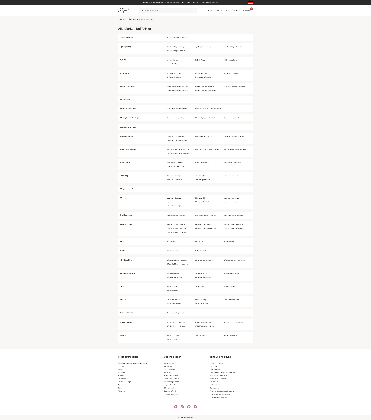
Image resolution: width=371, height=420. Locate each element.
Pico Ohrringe (171, 241)
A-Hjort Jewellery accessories (177, 37)
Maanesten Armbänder (231, 198)
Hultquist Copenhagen (128, 149)
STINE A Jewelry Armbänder (233, 322)
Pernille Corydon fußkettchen (205, 228)
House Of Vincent (126, 136)
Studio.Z (123, 335)
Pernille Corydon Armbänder (233, 224)
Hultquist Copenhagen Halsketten (235, 149)
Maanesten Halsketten (174, 202)
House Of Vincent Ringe (203, 136)
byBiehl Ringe (200, 60)
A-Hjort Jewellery (126, 37)
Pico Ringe (199, 241)
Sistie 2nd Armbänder (231, 300)
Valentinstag (168, 366)
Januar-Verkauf (169, 363)
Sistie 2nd (123, 299)
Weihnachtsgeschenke (172, 382)
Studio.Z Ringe (200, 335)
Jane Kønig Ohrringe (174, 176)
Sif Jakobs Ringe (201, 273)
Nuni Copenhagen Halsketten (234, 215)
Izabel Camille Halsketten (175, 166)
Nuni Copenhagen (126, 215)
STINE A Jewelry (126, 322)
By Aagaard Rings (201, 73)
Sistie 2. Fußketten (201, 303)
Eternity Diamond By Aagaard (130, 118)
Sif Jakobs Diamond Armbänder (234, 260)
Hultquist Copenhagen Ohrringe (178, 149)
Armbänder (122, 372)
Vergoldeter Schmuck (171, 385)
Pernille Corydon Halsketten (176, 228)
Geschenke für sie (170, 391)
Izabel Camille (125, 162)
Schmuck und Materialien (218, 379)
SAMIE (122, 251)
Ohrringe (121, 366)
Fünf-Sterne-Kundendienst (211, 2)
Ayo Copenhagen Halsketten (176, 51)
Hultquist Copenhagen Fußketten (178, 153)
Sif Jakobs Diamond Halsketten (177, 264)
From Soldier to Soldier (128, 127)
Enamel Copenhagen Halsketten (178, 90)
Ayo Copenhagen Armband (233, 47)
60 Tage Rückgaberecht (190, 2)
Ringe (120, 369)
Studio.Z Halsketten (173, 339)
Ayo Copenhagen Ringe (203, 47)
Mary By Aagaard (126, 189)
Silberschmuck (169, 388)
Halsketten (121, 375)
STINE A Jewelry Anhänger (204, 326)
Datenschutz (214, 388)
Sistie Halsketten (172, 290)
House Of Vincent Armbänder (234, 136)
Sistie (122, 286)
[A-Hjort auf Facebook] (175, 407)
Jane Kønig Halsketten (174, 180)
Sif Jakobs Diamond (127, 260)
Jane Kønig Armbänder (231, 176)
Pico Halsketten (229, 241)
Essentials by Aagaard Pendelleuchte (208, 109)
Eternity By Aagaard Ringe (176, 118)
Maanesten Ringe (201, 198)
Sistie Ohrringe (172, 286)
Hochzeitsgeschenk (171, 394)
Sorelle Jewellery (126, 313)
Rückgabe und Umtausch (218, 375)
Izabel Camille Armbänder (232, 163)
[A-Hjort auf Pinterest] (188, 407)
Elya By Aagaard (126, 99)
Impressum (214, 382)
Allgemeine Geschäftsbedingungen (222, 391)
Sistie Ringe (199, 286)
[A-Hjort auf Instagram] (182, 407)
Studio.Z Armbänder (231, 335)
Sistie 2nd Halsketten (174, 303)
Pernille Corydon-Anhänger (176, 232)
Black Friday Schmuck (171, 379)
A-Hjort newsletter (216, 363)
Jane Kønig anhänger (202, 180)
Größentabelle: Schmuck (218, 397)
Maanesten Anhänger (174, 206)
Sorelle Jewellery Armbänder (177, 313)
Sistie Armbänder (230, 286)
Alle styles (121, 391)
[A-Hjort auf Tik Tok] (195, 407)
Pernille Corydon (126, 224)
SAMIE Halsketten (201, 251)
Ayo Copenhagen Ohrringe (176, 47)
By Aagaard (124, 73)
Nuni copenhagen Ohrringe (176, 215)
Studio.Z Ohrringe (173, 335)
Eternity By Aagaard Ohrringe (234, 118)
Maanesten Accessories (232, 202)
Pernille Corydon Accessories (234, 228)
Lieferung (213, 366)
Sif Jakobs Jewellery (127, 273)
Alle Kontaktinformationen (185, 418)
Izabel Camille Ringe (202, 163)
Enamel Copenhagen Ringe (204, 86)
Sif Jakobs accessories (203, 277)
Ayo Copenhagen (126, 47)
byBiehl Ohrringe (172, 60)
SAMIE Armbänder (173, 251)
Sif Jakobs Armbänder (231, 273)
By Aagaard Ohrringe (174, 73)
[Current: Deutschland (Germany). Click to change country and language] (250, 2)
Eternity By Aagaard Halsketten (206, 118)
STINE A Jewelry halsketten (176, 326)
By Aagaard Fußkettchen (203, 77)
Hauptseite (122, 19)
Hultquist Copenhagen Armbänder (207, 149)
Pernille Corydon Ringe (203, 224)
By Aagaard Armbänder (232, 73)
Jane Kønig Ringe (201, 176)
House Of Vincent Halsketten (177, 140)
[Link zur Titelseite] (123, 10)
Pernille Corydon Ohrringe (176, 224)
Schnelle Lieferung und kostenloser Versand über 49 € (160, 2)
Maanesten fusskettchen (203, 202)
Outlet (120, 388)
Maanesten (124, 198)
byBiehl (123, 60)
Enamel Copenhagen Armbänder (235, 86)
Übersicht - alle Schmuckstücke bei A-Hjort (133, 363)
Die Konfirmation (169, 369)
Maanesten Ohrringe (174, 198)
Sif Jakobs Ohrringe (173, 273)
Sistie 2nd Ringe (201, 300)
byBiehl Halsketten (173, 64)
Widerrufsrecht (215, 385)
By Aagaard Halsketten (174, 77)
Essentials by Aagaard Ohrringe (177, 109)
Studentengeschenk (171, 375)
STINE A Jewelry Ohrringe (176, 322)
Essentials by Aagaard (128, 108)
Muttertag (167, 372)
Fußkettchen (122, 379)
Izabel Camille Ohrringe (175, 163)
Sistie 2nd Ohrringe (173, 300)
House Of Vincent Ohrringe (176, 136)
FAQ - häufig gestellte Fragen (220, 394)
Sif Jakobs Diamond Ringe (204, 260)
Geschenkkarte (215, 369)
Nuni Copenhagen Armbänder (205, 215)
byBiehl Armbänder (230, 60)
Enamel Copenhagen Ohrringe (177, 86)
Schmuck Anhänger (124, 382)
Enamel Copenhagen (127, 86)
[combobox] (170, 10)
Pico (121, 241)
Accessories (122, 385)
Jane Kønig (124, 176)
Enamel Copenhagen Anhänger (206, 90)
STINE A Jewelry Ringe (203, 322)
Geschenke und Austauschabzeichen (223, 372)
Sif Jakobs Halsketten (174, 277)
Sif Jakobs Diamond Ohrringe (177, 260)
